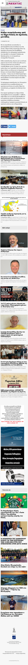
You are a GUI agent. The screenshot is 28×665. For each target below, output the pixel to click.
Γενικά (3, 30)
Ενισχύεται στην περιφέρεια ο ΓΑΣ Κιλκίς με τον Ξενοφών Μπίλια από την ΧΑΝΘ (12, 614)
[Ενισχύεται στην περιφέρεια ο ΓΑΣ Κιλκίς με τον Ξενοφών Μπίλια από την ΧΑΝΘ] (14, 602)
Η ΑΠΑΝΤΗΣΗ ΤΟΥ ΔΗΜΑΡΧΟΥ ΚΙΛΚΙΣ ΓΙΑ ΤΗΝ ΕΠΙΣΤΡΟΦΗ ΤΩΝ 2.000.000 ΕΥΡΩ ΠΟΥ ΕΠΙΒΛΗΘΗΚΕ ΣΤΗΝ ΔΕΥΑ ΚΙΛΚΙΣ (14, 541)
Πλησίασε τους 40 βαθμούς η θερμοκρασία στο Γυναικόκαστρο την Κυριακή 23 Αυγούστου (13, 158)
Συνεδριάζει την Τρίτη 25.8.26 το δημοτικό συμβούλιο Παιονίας (12, 187)
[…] (6, 166)
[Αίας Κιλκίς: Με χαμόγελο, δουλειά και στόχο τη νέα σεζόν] (14, 555)
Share (5, 126)
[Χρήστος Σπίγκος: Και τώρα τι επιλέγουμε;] (14, 240)
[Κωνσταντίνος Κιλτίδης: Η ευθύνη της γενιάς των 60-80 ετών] (14, 266)
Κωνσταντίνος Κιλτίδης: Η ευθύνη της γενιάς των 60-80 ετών (13, 277)
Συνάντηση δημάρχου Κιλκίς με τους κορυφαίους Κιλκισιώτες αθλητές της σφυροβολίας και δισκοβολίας (14, 363)
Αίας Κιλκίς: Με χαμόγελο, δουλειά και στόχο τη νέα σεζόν (13, 566)
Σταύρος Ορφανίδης (20, 653)
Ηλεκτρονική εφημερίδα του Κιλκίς (13, 651)
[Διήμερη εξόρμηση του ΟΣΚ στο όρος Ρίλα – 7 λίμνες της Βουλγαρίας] (14, 578)
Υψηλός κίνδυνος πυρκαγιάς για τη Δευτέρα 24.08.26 (13, 214)
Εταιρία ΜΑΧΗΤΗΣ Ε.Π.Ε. (8, 653)
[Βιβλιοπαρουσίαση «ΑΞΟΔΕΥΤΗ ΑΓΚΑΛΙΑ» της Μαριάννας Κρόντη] (14, 380)
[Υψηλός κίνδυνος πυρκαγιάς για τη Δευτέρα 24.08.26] (14, 204)
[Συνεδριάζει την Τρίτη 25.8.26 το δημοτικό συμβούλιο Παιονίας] (14, 177)
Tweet (13, 126)
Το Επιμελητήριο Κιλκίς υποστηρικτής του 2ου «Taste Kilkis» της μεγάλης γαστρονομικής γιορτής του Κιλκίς (12, 514)
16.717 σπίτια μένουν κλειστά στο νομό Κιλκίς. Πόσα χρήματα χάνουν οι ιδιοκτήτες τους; (13, 305)
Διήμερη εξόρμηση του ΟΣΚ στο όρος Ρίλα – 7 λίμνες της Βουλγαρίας (13, 589)
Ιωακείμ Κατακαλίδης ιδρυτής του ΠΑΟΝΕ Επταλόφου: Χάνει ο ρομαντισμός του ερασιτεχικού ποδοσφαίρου (13, 334)
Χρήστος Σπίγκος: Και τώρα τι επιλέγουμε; (11, 250)
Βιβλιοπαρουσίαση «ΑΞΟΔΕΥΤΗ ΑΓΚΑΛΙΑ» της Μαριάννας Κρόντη (13, 391)
